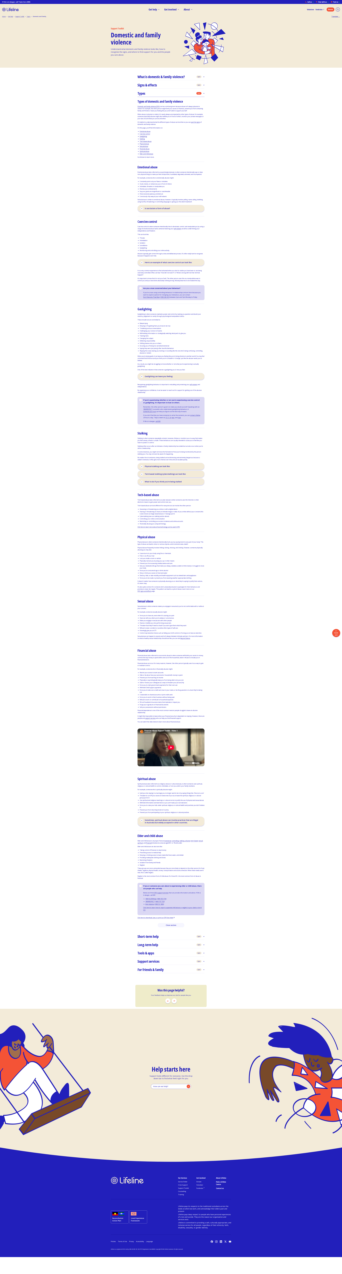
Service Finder (182, 1182)
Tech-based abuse (145, 141)
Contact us (220, 1188)
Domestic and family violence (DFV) (149, 106)
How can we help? (160, 1086)
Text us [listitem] (336, 2)
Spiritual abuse (144, 151)
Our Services (182, 1178)
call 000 (158, 421)
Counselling (182, 1191)
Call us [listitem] (310, 2)
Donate (198, 1182)
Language (149, 1241)
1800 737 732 (159, 901)
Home (4, 16)
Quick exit (336, 634)
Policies (113, 1241)
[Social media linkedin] (221, 1241)
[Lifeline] (18, 9)
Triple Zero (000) (24, 2)
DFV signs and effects (144, 591)
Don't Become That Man (151, 297)
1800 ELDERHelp (150, 899)
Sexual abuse (144, 146)
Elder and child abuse (146, 154)
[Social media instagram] (216, 1241)
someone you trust (149, 412)
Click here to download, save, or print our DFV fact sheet (155, 918)
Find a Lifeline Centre (221, 1183)
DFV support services (161, 893)
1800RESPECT (147, 409)
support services (150, 718)
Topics (28, 16)
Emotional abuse (145, 131)
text (173, 418)
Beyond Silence (185, 638)
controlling (175, 841)
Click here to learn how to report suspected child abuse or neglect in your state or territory (172, 909)
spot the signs (195, 122)
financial (148, 843)
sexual (201, 841)
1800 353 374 (161, 899)
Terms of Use (122, 1241)
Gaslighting (143, 136)
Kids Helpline (149, 904)
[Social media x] (225, 1241)
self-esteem (177, 229)
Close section (171, 925)
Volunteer (310, 9)
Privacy (131, 1241)
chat (179, 418)
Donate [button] (330, 9)
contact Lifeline (195, 415)
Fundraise (319, 9)
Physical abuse (144, 144)
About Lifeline (221, 1178)
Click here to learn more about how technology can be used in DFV (159, 527)
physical (187, 841)
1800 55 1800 (159, 904)
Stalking (142, 139)
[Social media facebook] (212, 1241)
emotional (168, 841)
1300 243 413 (164, 297)
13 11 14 (168, 418)
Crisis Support (183, 1185)
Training (181, 1195)
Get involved (200, 1178)
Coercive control (145, 134)
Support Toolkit (19, 16)
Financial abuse (144, 149)
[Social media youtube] (230, 1241)
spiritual (140, 843)
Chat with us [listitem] (323, 2)
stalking (182, 841)
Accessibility (140, 1241)
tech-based (194, 841)
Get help (10, 16)
